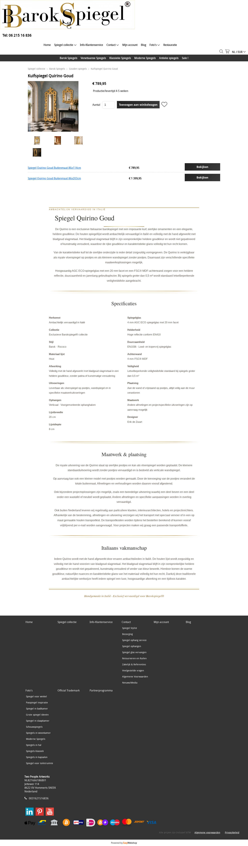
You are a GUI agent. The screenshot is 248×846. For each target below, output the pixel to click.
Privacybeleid (232, 832)
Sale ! (185, 58)
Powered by (124, 842)
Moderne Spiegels (145, 58)
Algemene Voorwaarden (135, 676)
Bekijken (202, 167)
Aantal (96, 105)
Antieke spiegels (168, 58)
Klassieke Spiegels (120, 58)
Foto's (153, 45)
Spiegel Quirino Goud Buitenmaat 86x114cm (54, 168)
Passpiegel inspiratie (37, 702)
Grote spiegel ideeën (37, 714)
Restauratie (170, 45)
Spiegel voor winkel (36, 696)
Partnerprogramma (101, 690)
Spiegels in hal (33, 745)
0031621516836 (39, 798)
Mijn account (129, 45)
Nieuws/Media (129, 682)
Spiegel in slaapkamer (37, 720)
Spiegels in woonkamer (38, 732)
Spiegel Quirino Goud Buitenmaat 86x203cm (54, 178)
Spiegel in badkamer (37, 708)
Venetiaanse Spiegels (93, 58)
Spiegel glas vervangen (134, 652)
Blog (143, 45)
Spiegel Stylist (129, 628)
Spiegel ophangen (131, 646)
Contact (111, 45)
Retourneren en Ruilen (134, 658)
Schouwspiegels (34, 726)
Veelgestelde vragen (133, 670)
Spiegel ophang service (134, 640)
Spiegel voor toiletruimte (39, 763)
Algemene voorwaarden (207, 832)
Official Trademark (69, 690)
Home (47, 45)
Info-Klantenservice (91, 45)
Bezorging (127, 634)
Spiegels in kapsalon (36, 757)
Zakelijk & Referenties (134, 664)
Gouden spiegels (78, 68)
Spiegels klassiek (35, 751)
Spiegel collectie (63, 45)
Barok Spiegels (68, 58)
